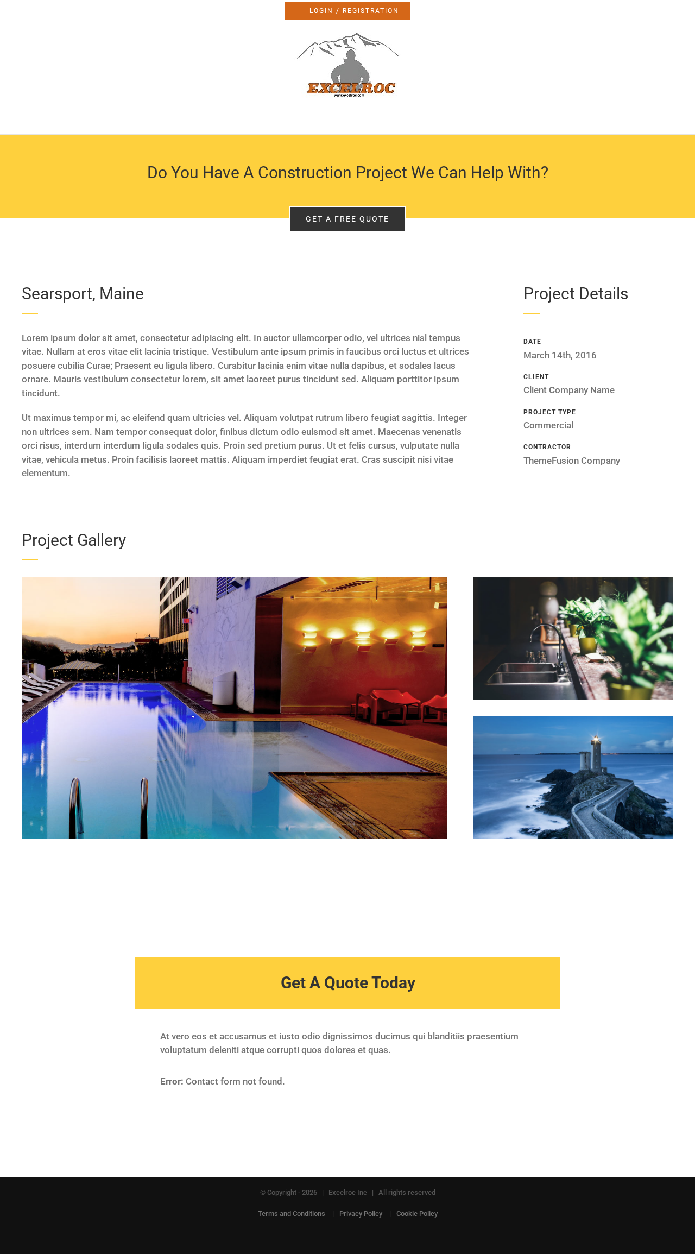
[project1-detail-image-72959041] (573, 581)
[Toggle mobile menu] (674, 117)
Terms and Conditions (291, 1213)
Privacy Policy (360, 1213)
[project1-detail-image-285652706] (573, 720)
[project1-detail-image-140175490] (234, 581)
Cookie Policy (417, 1213)
